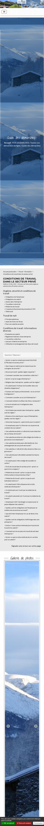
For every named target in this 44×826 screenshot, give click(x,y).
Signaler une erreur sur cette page (26, 546)
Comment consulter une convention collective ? (22, 375)
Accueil (7, 143)
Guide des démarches (31, 145)
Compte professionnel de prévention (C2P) (20, 309)
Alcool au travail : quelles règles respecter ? (21, 372)
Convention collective (13, 339)
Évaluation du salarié (12, 334)
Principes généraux (12, 319)
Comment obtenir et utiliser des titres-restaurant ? (23, 401)
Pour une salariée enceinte (14, 324)
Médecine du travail (12, 307)
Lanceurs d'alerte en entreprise (16, 341)
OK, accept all (8, 823)
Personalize (38, 823)
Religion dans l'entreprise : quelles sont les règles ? (23, 382)
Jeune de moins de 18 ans (14, 322)
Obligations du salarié (13, 299)
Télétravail (9, 311)
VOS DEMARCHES (20, 143)
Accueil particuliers (10, 272)
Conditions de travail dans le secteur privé (17, 274)
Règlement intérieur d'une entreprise (18, 337)
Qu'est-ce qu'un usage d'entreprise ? (18, 379)
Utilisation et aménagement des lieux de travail (21, 344)
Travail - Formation (25, 272)
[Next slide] (35, 726)
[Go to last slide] (8, 726)
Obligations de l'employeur (14, 297)
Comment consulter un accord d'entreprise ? (21, 397)
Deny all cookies (24, 823)
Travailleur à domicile (12, 304)
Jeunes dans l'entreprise (13, 302)
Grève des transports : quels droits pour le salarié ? (23, 422)
